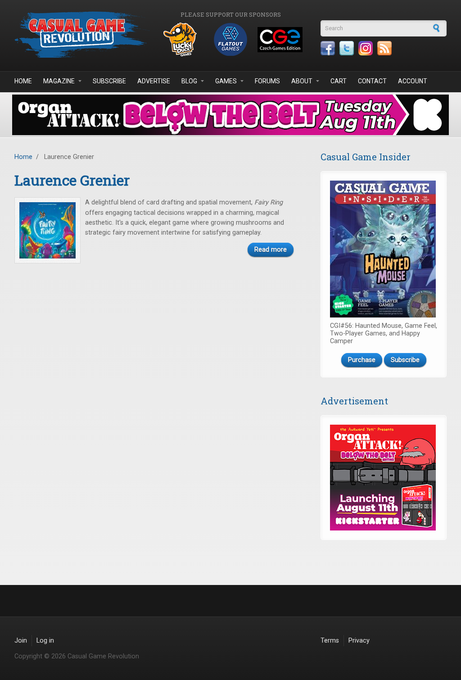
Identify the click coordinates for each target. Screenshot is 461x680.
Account (412, 81)
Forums (267, 81)
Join (20, 640)
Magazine (59, 81)
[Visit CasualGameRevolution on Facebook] (328, 48)
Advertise (153, 81)
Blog (189, 81)
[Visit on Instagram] (365, 48)
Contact (372, 81)
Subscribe (109, 81)
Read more (270, 250)
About (301, 81)
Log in (45, 640)
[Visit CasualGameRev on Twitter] (346, 48)
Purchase (361, 360)
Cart (338, 81)
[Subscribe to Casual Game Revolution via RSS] (384, 48)
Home (23, 81)
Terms (330, 640)
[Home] (81, 34)
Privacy (359, 640)
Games (226, 81)
